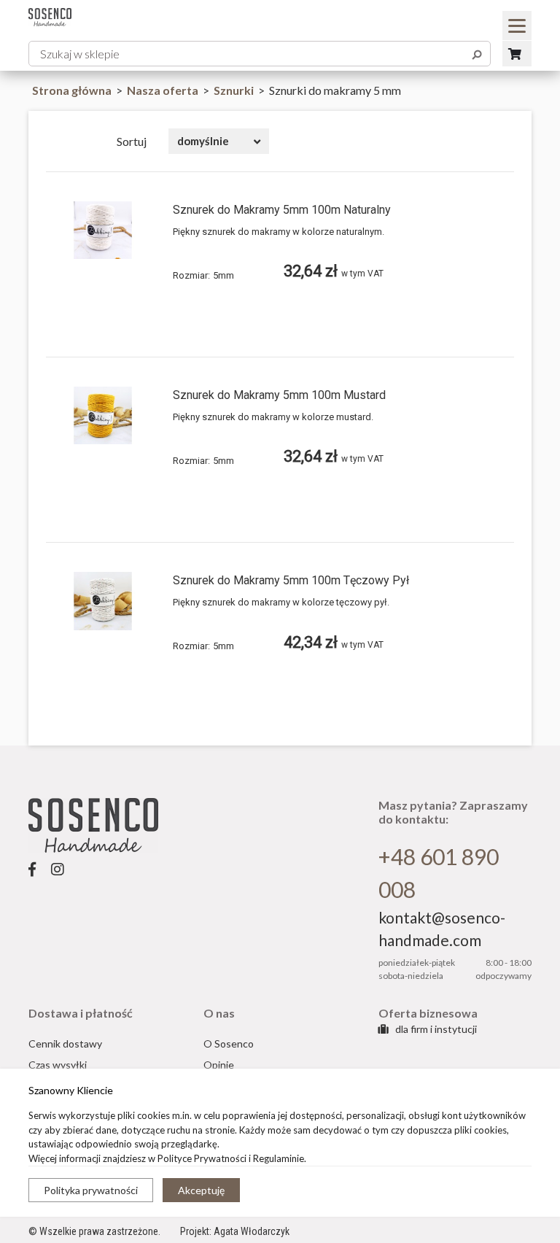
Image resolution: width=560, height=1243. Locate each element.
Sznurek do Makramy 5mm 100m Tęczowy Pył (291, 580)
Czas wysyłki (57, 1064)
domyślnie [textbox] (203, 140)
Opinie (218, 1064)
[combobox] (218, 141)
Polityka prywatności (91, 1190)
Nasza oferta (164, 90)
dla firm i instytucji (435, 1029)
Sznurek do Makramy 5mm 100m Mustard (279, 395)
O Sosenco (228, 1043)
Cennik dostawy (65, 1043)
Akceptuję (201, 1190)
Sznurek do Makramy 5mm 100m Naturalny (282, 210)
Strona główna (72, 90)
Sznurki (235, 90)
